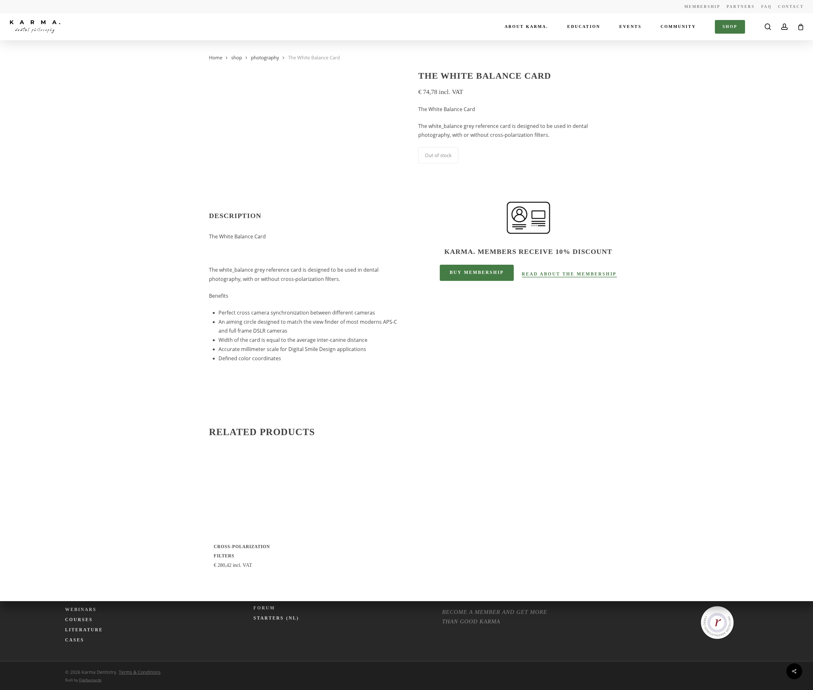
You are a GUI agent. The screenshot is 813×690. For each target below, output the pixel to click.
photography (265, 57)
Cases (74, 640)
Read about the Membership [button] (569, 274)
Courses (79, 619)
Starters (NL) (276, 618)
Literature (84, 629)
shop (236, 57)
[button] (477, 272)
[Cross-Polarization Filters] (252, 487)
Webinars (81, 609)
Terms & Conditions (140, 672)
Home (215, 57)
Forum (264, 608)
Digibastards (90, 680)
